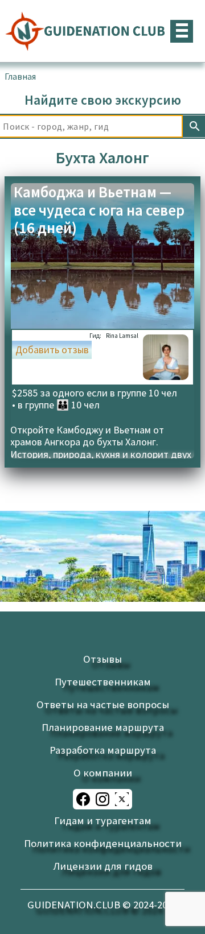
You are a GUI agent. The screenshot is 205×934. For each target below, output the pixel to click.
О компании (102, 772)
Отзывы (102, 659)
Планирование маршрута (103, 727)
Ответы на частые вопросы (102, 704)
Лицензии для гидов (103, 866)
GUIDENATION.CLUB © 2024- (102, 904)
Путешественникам (103, 681)
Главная (20, 76)
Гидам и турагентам (102, 820)
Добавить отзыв (52, 350)
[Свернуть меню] (181, 31)
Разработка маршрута (103, 750)
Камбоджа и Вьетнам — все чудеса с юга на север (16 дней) (99, 210)
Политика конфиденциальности (103, 843)
